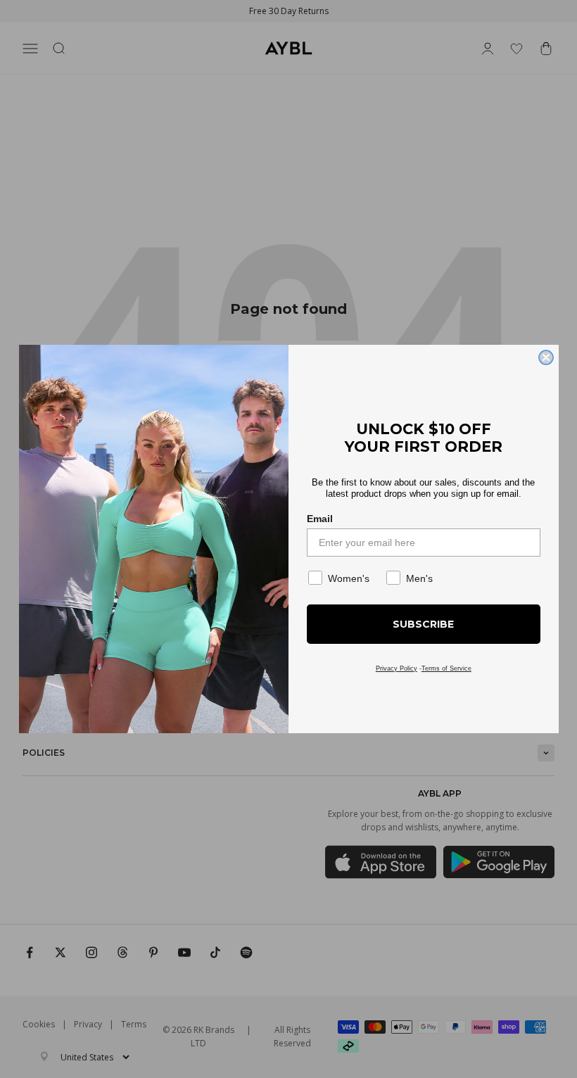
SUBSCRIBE (423, 624)
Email (320, 518)
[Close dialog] (546, 357)
